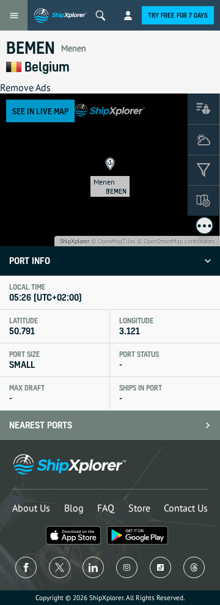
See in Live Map (40, 111)
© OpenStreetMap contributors (176, 241)
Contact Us (186, 508)
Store (139, 508)
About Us (31, 508)
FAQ (105, 508)
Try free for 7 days (178, 15)
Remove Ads (25, 87)
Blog (74, 508)
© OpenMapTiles (113, 241)
